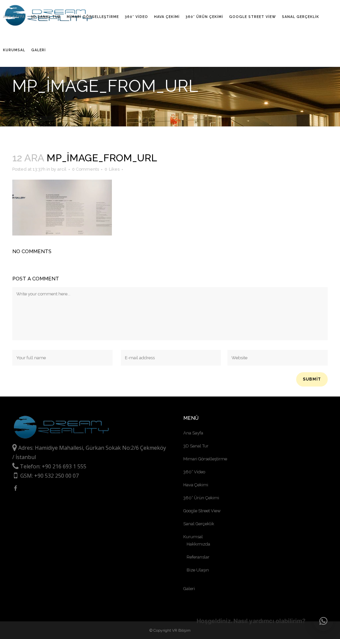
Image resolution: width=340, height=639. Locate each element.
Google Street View (202, 510)
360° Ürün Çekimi (201, 497)
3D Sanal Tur (196, 445)
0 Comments (85, 169)
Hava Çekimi (195, 484)
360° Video (194, 471)
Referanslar (198, 557)
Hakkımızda (198, 544)
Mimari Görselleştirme (205, 458)
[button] (323, 621)
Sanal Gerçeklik (198, 523)
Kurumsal (193, 536)
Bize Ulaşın (198, 569)
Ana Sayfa (193, 432)
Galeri (189, 588)
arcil (61, 169)
